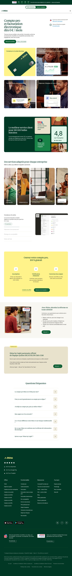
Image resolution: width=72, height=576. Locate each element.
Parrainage (56, 485)
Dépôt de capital (8, 485)
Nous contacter (57, 487)
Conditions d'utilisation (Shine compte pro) (22, 562)
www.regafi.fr (55, 556)
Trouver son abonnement (43, 485)
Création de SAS (8, 496)
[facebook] (62, 521)
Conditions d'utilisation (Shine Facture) (43, 562)
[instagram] (66, 521)
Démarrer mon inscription (42, 288)
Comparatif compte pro (42, 482)
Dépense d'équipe (25, 511)
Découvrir (46, 330)
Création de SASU (8, 493)
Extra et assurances (25, 500)
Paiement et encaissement (11, 219)
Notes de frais (8, 237)
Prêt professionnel (25, 503)
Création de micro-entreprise (11, 487)
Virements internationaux (27, 508)
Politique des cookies (25, 565)
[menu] (70, 11)
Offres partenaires (41, 496)
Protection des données (58, 562)
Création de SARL (8, 498)
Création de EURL (8, 501)
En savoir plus (56, 26)
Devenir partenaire (41, 498)
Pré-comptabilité (25, 497)
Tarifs (5, 482)
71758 (25, 558)
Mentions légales (48, 565)
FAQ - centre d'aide (42, 490)
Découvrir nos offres (10, 41)
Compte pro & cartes (10, 215)
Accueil (9, 562)
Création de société (8, 490)
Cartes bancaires (25, 485)
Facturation (23, 487)
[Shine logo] (8, 456)
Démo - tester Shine (42, 487)
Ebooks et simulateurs (42, 501)
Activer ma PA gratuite (56, 2)
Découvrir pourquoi (57, 21)
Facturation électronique (26, 495)
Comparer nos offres (26, 288)
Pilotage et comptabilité (10, 232)
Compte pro (23, 482)
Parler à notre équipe (21, 41)
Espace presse (57, 482)
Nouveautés (24, 514)
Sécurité (56, 490)
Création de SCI (8, 504)
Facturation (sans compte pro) (27, 491)
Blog (38, 493)
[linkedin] (57, 521)
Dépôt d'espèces (25, 505)
